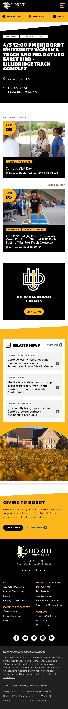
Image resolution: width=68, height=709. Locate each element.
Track (42, 36)
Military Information (47, 600)
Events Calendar (12, 615)
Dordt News (43, 586)
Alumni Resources (13, 591)
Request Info (14, 16)
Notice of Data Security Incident (19, 696)
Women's (27, 36)
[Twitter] (34, 638)
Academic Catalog (13, 586)
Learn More (35, 527)
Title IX (44, 696)
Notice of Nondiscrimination (36, 691)
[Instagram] (43, 638)
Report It (7, 700)
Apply (60, 16)
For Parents (42, 591)
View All (52, 344)
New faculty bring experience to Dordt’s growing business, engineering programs (28, 411)
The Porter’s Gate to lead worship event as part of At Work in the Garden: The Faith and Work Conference (29, 387)
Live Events (9, 620)
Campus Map (10, 611)
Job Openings (44, 595)
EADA (20, 700)
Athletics (11, 36)
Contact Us (42, 625)
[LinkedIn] (52, 638)
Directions (42, 620)
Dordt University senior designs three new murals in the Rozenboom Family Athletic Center (30, 363)
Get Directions (32, 570)
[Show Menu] (62, 5)
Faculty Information (14, 600)
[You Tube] (25, 638)
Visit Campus (39, 16)
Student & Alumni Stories (50, 605)
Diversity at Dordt (37, 700)
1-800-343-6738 (46, 615)
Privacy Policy (10, 691)
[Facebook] (16, 638)
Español (7, 595)
